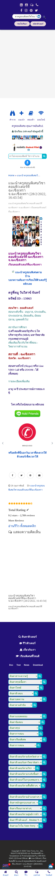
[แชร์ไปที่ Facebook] (12, 475)
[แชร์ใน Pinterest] (30, 475)
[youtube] (26, 5)
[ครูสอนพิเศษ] (27, 140)
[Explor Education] (12, 113)
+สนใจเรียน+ (22, 24)
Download (38, 665)
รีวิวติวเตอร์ (29, 643)
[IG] (26, 10)
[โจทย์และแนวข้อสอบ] (50, 866)
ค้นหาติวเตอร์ (29, 636)
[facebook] (21, 10)
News (26, 665)
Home (11, 175)
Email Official (22, 858)
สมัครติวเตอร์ (38, 24)
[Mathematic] (21, 113)
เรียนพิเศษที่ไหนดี (29, 656)
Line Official (36, 858)
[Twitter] (36, 10)
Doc (11, 665)
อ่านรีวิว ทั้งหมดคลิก (22, 526)
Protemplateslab (28, 856)
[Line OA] (31, 5)
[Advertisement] (27, 63)
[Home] (21, 5)
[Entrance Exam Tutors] (31, 113)
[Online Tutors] (41, 113)
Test (18, 665)
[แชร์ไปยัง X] (21, 475)
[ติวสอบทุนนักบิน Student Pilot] (27, 150)
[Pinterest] (31, 10)
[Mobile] (37, 5)
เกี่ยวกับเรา (29, 649)
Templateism (14, 856)
